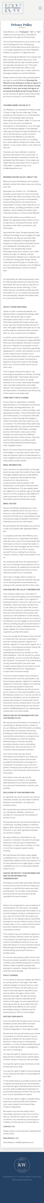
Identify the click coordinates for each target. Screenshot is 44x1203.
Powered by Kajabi (22, 1200)
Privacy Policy (36, 1177)
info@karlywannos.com (24, 1142)
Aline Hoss (28, 1180)
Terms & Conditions (24, 1177)
